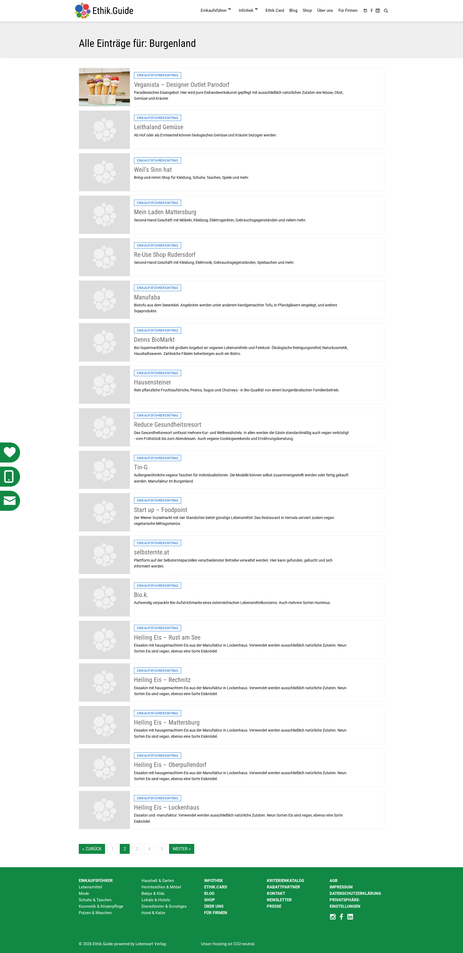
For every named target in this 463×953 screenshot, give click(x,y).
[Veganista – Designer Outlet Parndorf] (104, 86)
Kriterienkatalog (285, 880)
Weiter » (182, 848)
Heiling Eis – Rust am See (167, 637)
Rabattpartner (283, 887)
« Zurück (92, 848)
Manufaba (147, 297)
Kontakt (276, 893)
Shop (209, 900)
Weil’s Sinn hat (153, 169)
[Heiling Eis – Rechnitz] (104, 682)
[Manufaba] (104, 299)
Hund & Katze (153, 912)
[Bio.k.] (104, 597)
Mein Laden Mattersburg (165, 212)
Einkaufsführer (96, 880)
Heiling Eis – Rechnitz (162, 679)
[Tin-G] (104, 469)
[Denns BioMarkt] (104, 342)
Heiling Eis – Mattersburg (167, 722)
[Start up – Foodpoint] (104, 512)
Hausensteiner (152, 382)
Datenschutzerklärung (355, 893)
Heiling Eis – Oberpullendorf (170, 764)
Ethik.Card (215, 887)
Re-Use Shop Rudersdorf (165, 254)
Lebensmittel (90, 887)
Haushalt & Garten (157, 880)
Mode (84, 893)
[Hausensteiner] (104, 384)
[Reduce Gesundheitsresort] (104, 427)
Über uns (213, 906)
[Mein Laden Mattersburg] (104, 214)
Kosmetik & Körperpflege (101, 906)
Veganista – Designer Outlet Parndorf (182, 84)
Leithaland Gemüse (158, 127)
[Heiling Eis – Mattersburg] (104, 724)
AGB (334, 880)
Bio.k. (141, 594)
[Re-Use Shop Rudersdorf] (104, 257)
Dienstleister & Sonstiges (164, 906)
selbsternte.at (151, 552)
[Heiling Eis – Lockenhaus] (104, 809)
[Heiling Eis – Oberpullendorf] (104, 767)
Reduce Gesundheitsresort (167, 424)
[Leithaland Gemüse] (104, 129)
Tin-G (141, 467)
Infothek (213, 880)
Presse (274, 906)
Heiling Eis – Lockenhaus (166, 807)
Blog (209, 893)
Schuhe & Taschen (95, 900)
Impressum (341, 887)
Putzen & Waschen (95, 912)
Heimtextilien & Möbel (161, 887)
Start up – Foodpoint (160, 509)
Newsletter (279, 900)
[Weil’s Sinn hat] (104, 171)
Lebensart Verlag (151, 943)
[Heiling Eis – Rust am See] (104, 639)
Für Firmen (215, 912)
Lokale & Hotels (155, 900)
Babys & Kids (153, 893)
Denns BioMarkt (154, 339)
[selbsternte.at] (104, 554)
